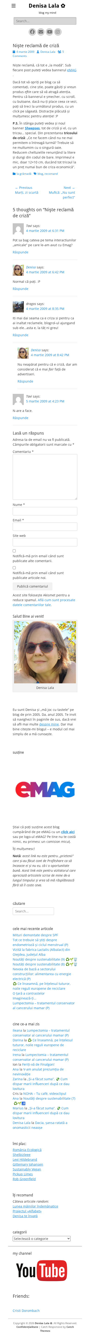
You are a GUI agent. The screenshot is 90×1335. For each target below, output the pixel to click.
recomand (51, 174)
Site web (19, 535)
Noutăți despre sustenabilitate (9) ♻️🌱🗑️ (45, 959)
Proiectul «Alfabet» (27, 1211)
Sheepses (32, 128)
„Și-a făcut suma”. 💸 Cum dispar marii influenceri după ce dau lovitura (41, 1084)
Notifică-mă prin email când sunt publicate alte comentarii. (38, 558)
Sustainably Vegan (27, 1169)
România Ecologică (27, 1150)
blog (40, 174)
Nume (19, 504)
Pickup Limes (23, 1174)
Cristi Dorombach (26, 1310)
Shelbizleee (21, 1154)
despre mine (49, 724)
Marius (18, 1108)
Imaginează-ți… (24, 998)
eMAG (71, 70)
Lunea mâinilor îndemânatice (35, 1206)
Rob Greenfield (24, 1179)
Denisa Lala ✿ (47, 6)
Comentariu (23, 451)
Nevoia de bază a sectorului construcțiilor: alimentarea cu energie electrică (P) (42, 974)
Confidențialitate (27, 1327)
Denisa (31, 267)
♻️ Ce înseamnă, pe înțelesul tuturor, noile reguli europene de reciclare (43, 1045)
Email (18, 520)
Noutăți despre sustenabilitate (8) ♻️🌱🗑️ (45, 964)
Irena (17, 1054)
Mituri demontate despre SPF (35, 935)
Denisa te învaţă (25, 1216)
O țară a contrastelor (29, 993)
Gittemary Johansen (28, 1164)
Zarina (18, 1079)
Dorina (18, 1040)
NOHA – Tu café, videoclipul (44, 1093)
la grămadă (24, 174)
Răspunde (20, 252)
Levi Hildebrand (25, 1159)
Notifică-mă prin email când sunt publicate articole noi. (38, 575)
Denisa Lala (47, 52)
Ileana (17, 1030)
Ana (16, 1069)
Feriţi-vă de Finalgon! (38, 1064)
